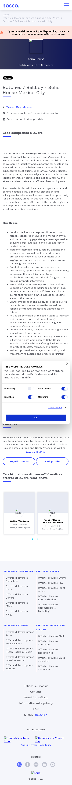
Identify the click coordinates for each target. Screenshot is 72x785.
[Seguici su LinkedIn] (44, 765)
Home (6, 14)
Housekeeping (35, 34)
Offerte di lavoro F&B (50, 582)
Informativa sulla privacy (36, 703)
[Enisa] (35, 773)
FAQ (36, 709)
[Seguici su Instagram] (36, 765)
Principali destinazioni (19, 571)
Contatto (36, 691)
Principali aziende (16, 625)
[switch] (65, 388)
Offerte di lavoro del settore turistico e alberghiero (31, 18)
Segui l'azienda (18, 461)
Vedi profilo (52, 461)
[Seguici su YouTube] (53, 765)
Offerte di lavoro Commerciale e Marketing (48, 607)
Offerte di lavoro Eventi (52, 577)
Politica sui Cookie (36, 686)
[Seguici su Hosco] (19, 765)
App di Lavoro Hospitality (36, 745)
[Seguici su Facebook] (27, 765)
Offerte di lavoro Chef (51, 636)
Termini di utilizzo (36, 697)
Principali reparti (48, 571)
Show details (55, 407)
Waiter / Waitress (19, 521)
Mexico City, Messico (19, 107)
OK (36, 417)
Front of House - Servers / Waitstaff (52, 521)
